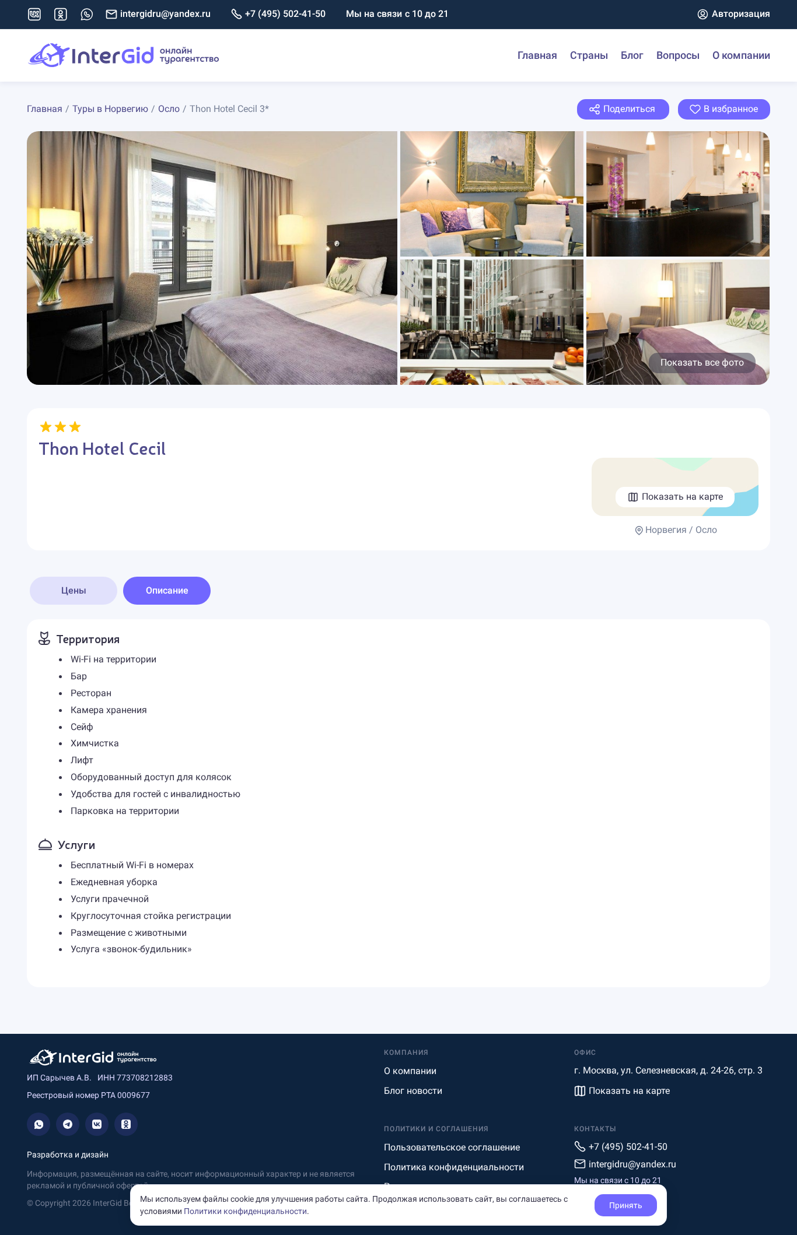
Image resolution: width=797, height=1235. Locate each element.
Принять (625, 1205)
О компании (741, 55)
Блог (632, 55)
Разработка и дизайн (68, 1154)
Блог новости (413, 1090)
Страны (589, 55)
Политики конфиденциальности (245, 1211)
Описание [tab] (167, 590)
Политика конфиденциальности (454, 1167)
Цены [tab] (73, 590)
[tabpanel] (398, 803)
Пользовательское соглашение (452, 1147)
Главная (537, 55)
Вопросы (678, 55)
